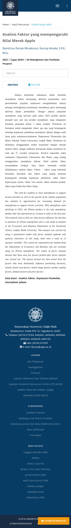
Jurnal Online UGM (35, 474)
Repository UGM (35, 497)
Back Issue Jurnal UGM (35, 480)
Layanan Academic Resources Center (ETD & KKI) (35, 384)
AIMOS (35, 457)
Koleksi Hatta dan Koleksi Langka (36, 389)
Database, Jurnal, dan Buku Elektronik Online (35, 423)
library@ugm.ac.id (41, 346)
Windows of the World (35, 395)
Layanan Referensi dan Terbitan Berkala (35, 378)
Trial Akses (35, 435)
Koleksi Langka (35, 486)
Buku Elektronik (35, 429)
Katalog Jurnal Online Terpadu (35, 418)
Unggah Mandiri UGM (35, 452)
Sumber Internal (35, 412)
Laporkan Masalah (54, 521)
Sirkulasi (35, 372)
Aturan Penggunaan (21, 524)
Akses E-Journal (35, 463)
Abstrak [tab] (13, 84)
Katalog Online (35, 491)
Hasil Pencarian (20, 24)
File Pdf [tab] (35, 84)
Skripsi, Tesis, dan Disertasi (35, 469)
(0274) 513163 (40, 342)
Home (5, 24)
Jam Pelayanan (35, 361)
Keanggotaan (35, 367)
